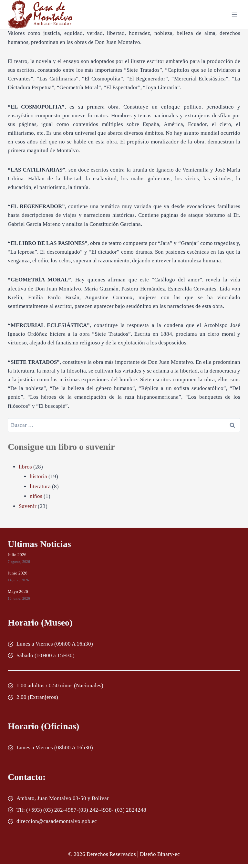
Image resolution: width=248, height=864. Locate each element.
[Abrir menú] (234, 14)
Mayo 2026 (18, 591)
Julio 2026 (17, 554)
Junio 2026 (17, 573)
